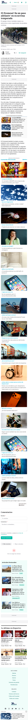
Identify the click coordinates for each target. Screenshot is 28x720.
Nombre (3, 515)
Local (21, 573)
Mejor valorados (19, 544)
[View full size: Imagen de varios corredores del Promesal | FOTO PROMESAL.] (14, 35)
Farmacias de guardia (14, 682)
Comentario (4, 521)
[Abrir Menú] (25, 2)
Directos (14, 675)
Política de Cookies (14, 698)
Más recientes (7, 544)
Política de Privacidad (14, 696)
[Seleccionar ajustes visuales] (21, 2)
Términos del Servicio (14, 694)
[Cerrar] (26, 711)
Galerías (14, 673)
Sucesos (22, 585)
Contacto (14, 691)
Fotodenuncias (14, 684)
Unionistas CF (15, 598)
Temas (14, 680)
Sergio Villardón (5, 645)
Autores (14, 677)
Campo (22, 609)
